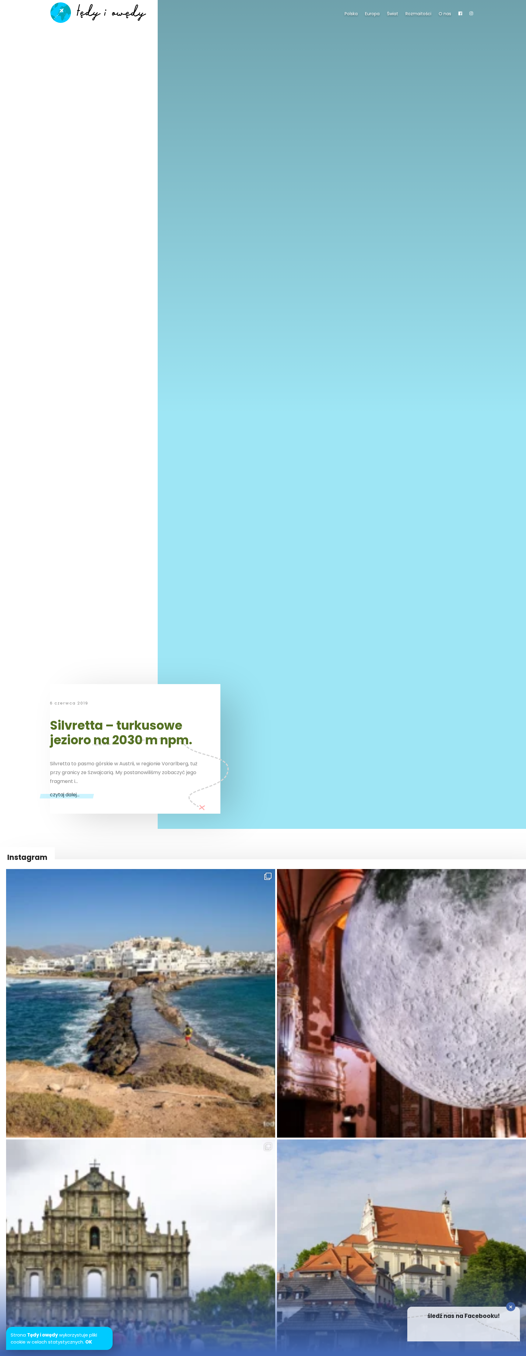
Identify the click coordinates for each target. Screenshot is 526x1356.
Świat (392, 14)
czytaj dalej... (64, 794)
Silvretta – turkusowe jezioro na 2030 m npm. (121, 733)
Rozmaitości (418, 14)
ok (88, 1342)
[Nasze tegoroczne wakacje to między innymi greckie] (140, 1003)
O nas (445, 14)
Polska (351, 14)
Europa (372, 14)
